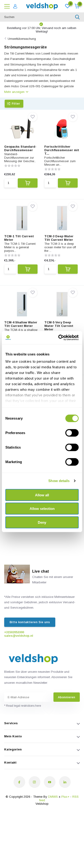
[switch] (72, 432)
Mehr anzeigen (14, 92)
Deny (42, 522)
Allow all (42, 495)
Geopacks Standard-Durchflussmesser (20, 148)
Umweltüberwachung (22, 38)
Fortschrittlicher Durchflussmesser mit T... (61, 150)
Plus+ (65, 796)
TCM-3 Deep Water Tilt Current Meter (59, 237)
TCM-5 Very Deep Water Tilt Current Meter (58, 326)
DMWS (53, 796)
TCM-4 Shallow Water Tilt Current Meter (20, 324)
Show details (59, 481)
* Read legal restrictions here (22, 705)
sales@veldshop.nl (18, 635)
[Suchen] (77, 17)
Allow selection (42, 509)
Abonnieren (66, 697)
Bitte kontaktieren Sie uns (30, 622)
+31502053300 (14, 632)
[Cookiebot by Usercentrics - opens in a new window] (59, 338)
